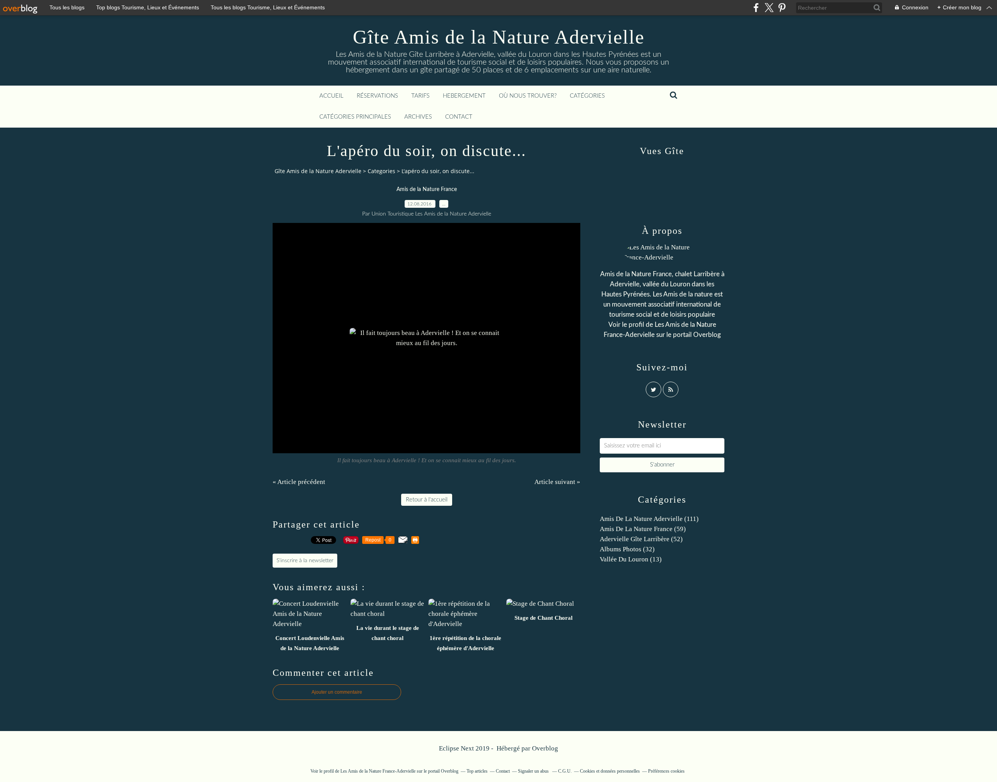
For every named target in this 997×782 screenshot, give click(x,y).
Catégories (587, 96)
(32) (627, 549)
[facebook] (756, 7)
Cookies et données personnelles (610, 771)
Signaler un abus (534, 771)
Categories (381, 171)
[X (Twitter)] (769, 7)
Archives (418, 117)
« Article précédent (299, 482)
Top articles (477, 771)
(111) (649, 519)
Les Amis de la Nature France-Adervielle (378, 771)
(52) (641, 539)
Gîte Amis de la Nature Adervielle (499, 37)
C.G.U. (565, 771)
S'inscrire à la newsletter (305, 560)
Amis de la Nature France (426, 189)
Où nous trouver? (528, 96)
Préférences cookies (666, 771)
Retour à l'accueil (426, 500)
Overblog (545, 748)
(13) (631, 559)
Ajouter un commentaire (337, 692)
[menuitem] (331, 96)
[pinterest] (782, 7)
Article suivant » (557, 482)
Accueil (331, 96)
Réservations (377, 96)
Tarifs (420, 96)
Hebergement (464, 96)
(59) (643, 529)
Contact (458, 117)
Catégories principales (355, 117)
